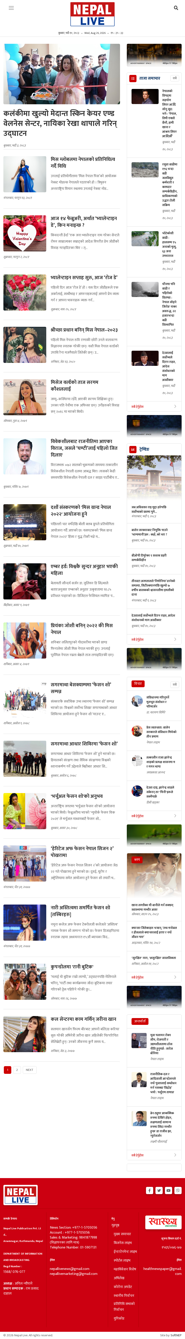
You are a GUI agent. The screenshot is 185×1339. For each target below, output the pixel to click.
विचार (138, 684)
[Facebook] (149, 1190)
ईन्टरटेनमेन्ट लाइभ (125, 1252)
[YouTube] (168, 1190)
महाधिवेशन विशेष (125, 1269)
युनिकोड (119, 1319)
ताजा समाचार (149, 78)
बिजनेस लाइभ (123, 1243)
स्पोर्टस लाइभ (122, 1261)
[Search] (176, 8)
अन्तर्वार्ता (140, 1021)
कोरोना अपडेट (123, 1287)
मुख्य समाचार (122, 1234)
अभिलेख (119, 1278)
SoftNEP (176, 1335)
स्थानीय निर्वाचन (124, 1296)
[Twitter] (159, 1190)
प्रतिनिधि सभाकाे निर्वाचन (124, 1307)
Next (29, 1070)
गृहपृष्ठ (115, 1225)
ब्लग (137, 860)
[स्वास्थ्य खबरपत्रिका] (162, 1224)
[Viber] (178, 1190)
